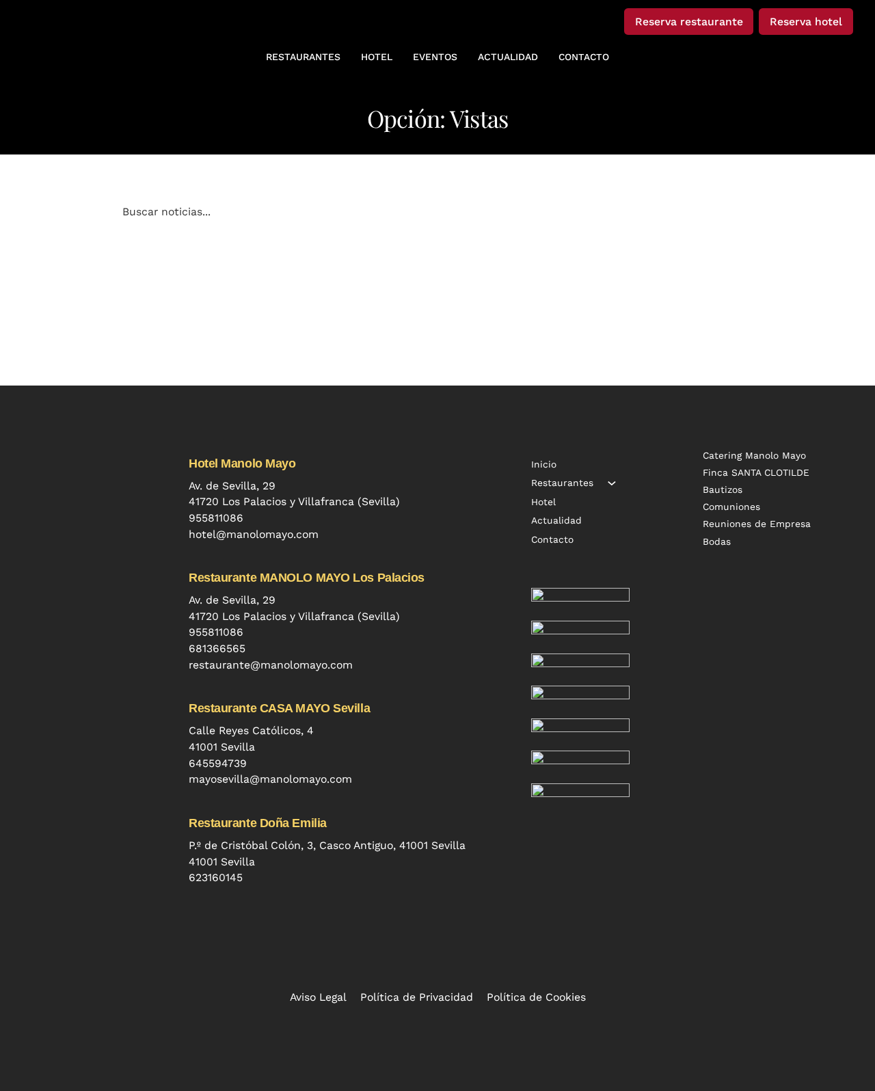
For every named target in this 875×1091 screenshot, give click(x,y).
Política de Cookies (536, 997)
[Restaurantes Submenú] (612, 483)
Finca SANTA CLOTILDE (756, 472)
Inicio (543, 464)
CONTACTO (583, 56)
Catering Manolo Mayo (754, 455)
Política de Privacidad (416, 997)
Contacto (552, 539)
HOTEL (376, 56)
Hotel (543, 501)
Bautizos (722, 489)
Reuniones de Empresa (757, 523)
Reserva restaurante (689, 21)
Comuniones (731, 506)
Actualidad (556, 520)
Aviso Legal (318, 997)
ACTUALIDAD (508, 56)
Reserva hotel (806, 21)
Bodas (717, 541)
